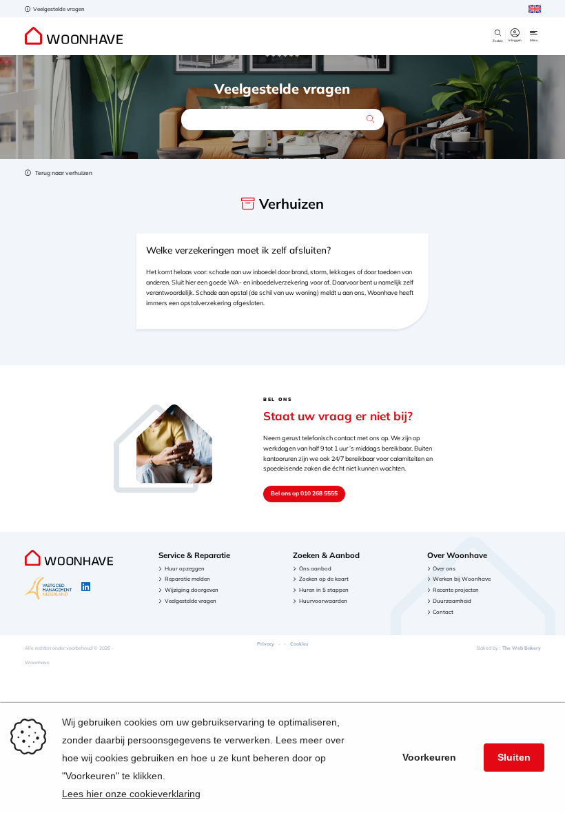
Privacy (265, 644)
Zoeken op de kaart (324, 578)
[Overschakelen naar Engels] (534, 9)
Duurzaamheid (452, 600)
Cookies (299, 644)
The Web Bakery (521, 648)
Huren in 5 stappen (324, 589)
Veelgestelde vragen (58, 9)
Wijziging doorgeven (191, 589)
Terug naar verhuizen (63, 172)
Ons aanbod (315, 568)
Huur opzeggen (185, 568)
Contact (443, 611)
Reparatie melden (187, 578)
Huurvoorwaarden (323, 600)
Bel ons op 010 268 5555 (304, 493)
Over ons (444, 568)
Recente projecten (456, 589)
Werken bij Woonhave (462, 578)
